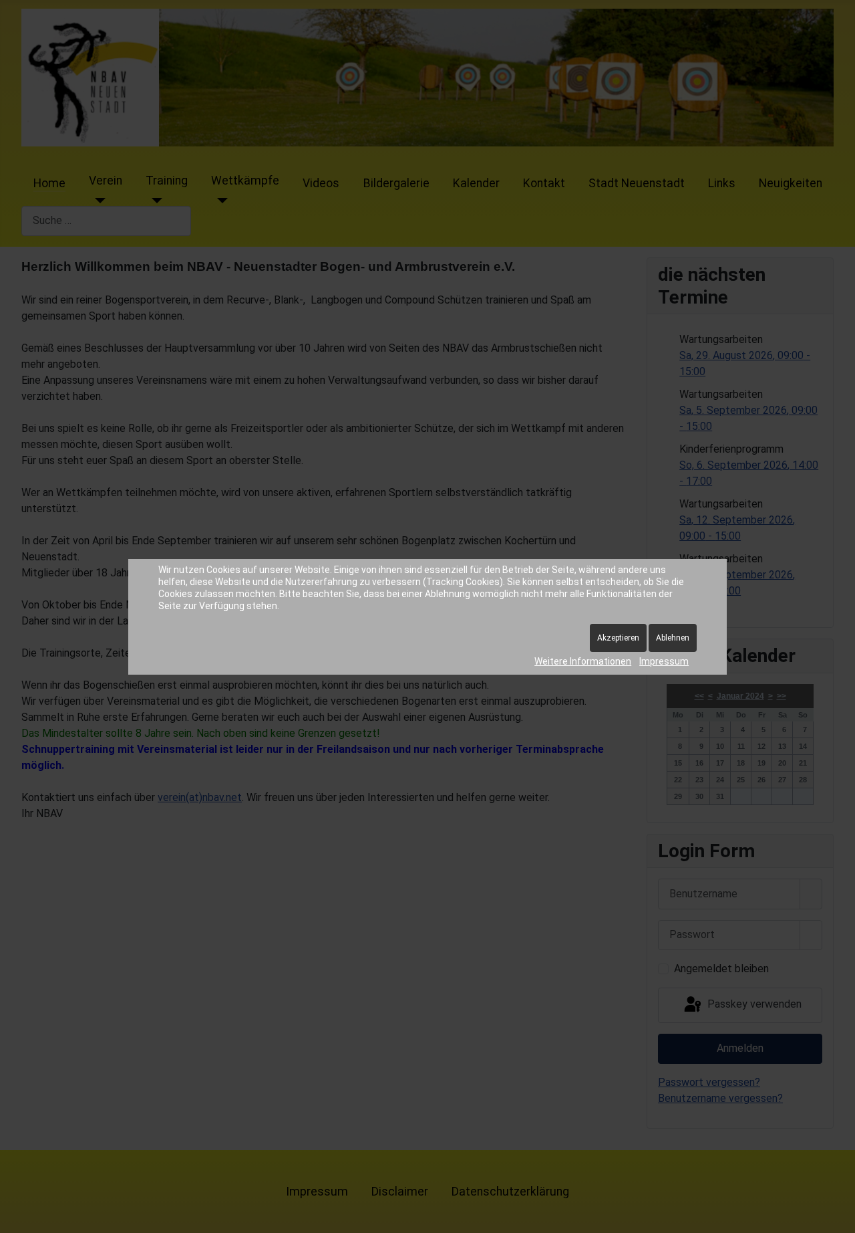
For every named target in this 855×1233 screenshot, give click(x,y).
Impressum (664, 661)
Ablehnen (672, 638)
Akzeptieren (618, 638)
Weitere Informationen (582, 661)
